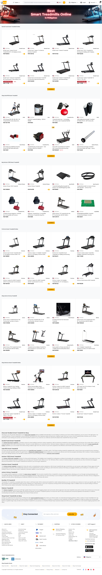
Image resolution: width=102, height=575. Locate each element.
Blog (19, 535)
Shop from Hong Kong (35, 566)
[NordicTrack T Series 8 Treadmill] (63, 40)
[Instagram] (86, 569)
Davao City (71, 532)
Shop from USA (5, 566)
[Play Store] (89, 551)
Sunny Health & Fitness (70, 345)
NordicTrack (22, 48)
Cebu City (71, 535)
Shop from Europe (77, 566)
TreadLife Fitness (70, 117)
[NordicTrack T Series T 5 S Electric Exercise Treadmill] (39, 40)
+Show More (38, 548)
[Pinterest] (93, 569)
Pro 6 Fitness (71, 317)
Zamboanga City (73, 536)
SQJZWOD (96, 211)
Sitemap (4, 535)
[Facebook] (83, 569)
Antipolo (71, 538)
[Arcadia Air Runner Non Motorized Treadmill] (63, 309)
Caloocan (71, 533)
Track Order (5, 536)
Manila (70, 530)
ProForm (23, 251)
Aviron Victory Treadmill (30, 474)
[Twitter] (91, 569)
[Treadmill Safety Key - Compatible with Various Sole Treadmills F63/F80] (63, 109)
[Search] (64, 2)
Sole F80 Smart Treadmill (35, 450)
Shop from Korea (46, 566)
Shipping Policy (5, 539)
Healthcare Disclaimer (7, 545)
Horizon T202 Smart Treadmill (11, 458)
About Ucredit (22, 538)
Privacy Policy (50, 569)
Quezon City (72, 529)
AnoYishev (96, 345)
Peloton (23, 384)
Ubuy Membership (6, 542)
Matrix (72, 211)
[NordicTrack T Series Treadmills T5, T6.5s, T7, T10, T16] (88, 68)
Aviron (23, 317)
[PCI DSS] (5, 559)
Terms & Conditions (39, 569)
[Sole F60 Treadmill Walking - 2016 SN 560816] (39, 109)
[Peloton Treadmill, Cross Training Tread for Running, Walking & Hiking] (14, 376)
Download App (22, 529)
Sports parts (96, 184)
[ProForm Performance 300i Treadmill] (88, 270)
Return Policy (21, 533)
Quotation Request (6, 532)
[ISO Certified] (15, 559)
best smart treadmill (30, 434)
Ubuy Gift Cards (22, 541)
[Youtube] (88, 569)
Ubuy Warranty (5, 543)
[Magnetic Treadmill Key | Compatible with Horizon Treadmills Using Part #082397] (39, 203)
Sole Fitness (22, 144)
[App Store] (89, 547)
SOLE (24, 117)
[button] (73, 2)
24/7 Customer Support (93, 530)
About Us (4, 529)
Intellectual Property (7, 533)
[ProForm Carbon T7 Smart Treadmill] (63, 404)
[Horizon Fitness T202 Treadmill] (14, 176)
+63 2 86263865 (91, 541)
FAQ (19, 536)
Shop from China (56, 566)
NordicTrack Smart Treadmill (11, 442)
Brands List (21, 530)
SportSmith (71, 184)
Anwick (48, 345)
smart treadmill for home (37, 498)
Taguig (70, 539)
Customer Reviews (23, 532)
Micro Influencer (6, 541)
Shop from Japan (23, 566)
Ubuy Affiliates (22, 539)
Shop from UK (14, 566)
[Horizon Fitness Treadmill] (39, 176)
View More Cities (73, 541)
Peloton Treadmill (8, 490)
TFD (98, 384)
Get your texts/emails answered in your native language (93, 535)
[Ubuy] (4, 2)
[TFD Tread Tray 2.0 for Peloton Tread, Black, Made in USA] (88, 376)
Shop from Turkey (66, 566)
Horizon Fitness (21, 184)
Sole (49, 117)
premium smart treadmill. (53, 453)
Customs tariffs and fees (8, 538)
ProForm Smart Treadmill (10, 466)
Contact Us (4, 530)
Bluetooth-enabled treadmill (36, 452)
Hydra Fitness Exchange (95, 144)
